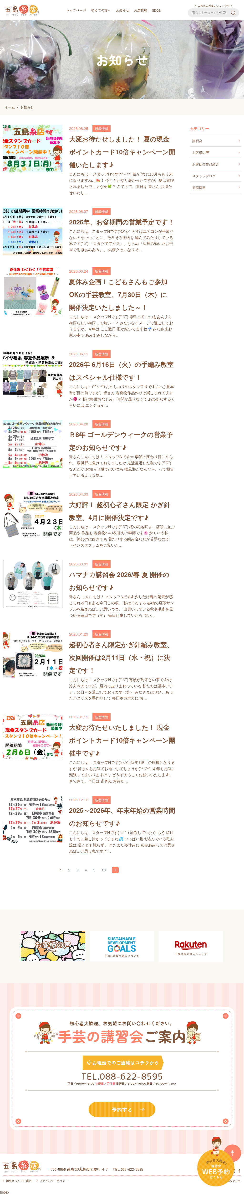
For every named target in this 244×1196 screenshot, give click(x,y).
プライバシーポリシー (54, 1181)
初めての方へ (101, 10)
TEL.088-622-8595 (122, 1076)
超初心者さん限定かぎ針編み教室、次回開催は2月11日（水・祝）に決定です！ (121, 657)
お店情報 (140, 10)
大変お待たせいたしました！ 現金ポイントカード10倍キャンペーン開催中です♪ (122, 740)
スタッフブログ (204, 175)
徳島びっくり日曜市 (19, 1181)
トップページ (76, 10)
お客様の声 (200, 152)
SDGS (156, 10)
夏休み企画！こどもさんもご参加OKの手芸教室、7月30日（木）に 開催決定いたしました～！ (118, 294)
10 (104, 870)
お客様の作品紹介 (205, 164)
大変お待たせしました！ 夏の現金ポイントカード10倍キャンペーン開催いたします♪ (122, 151)
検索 (233, 13)
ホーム (10, 107)
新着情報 (101, 128)
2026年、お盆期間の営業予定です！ (121, 221)
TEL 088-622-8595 (127, 1169)
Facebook (239, 1171)
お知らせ (122, 10)
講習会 (197, 140)
